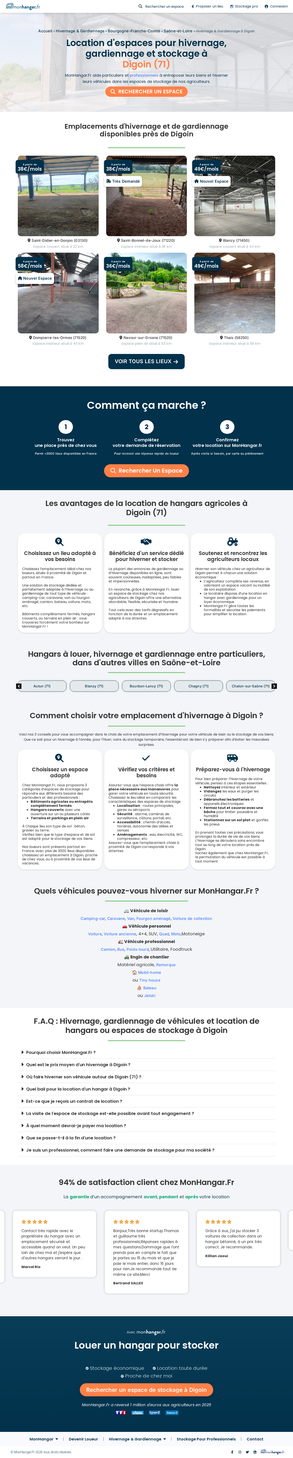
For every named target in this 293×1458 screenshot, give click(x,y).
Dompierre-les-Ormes (52, 338)
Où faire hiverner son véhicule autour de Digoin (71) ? (83, 1077)
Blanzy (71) (94, 686)
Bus (121, 949)
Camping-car (93, 918)
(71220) (168, 240)
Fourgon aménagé (153, 918)
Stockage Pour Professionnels (206, 1439)
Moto (176, 934)
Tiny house (149, 980)
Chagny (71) (199, 686)
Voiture (95, 934)
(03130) (81, 240)
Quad (164, 934)
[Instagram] (240, 1452)
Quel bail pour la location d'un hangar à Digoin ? (78, 1089)
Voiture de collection (192, 918)
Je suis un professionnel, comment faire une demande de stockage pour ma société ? (120, 1150)
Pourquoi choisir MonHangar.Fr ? (61, 1052)
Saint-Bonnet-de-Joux (140, 240)
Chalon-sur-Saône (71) (251, 686)
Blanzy (229, 240)
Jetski (150, 995)
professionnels (144, 75)
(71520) (79, 338)
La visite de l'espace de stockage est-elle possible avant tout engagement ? (110, 1113)
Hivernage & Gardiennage (80, 31)
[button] (274, 686)
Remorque (166, 965)
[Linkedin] (255, 1452)
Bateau (149, 988)
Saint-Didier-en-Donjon (52, 240)
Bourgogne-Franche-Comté (134, 31)
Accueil (45, 31)
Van (130, 918)
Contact (255, 1439)
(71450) (242, 240)
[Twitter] (247, 1452)
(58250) (242, 338)
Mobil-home (149, 972)
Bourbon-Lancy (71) (146, 686)
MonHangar (41, 1439)
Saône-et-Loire (178, 31)
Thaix (229, 338)
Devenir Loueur (83, 1439)
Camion (108, 949)
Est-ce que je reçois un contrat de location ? (74, 1101)
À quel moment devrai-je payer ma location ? (76, 1126)
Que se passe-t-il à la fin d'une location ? (71, 1138)
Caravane (116, 918)
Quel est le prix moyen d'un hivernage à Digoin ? (78, 1065)
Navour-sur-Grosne (141, 338)
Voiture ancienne (120, 934)
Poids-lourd (138, 949)
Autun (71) (42, 686)
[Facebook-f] (232, 1452)
